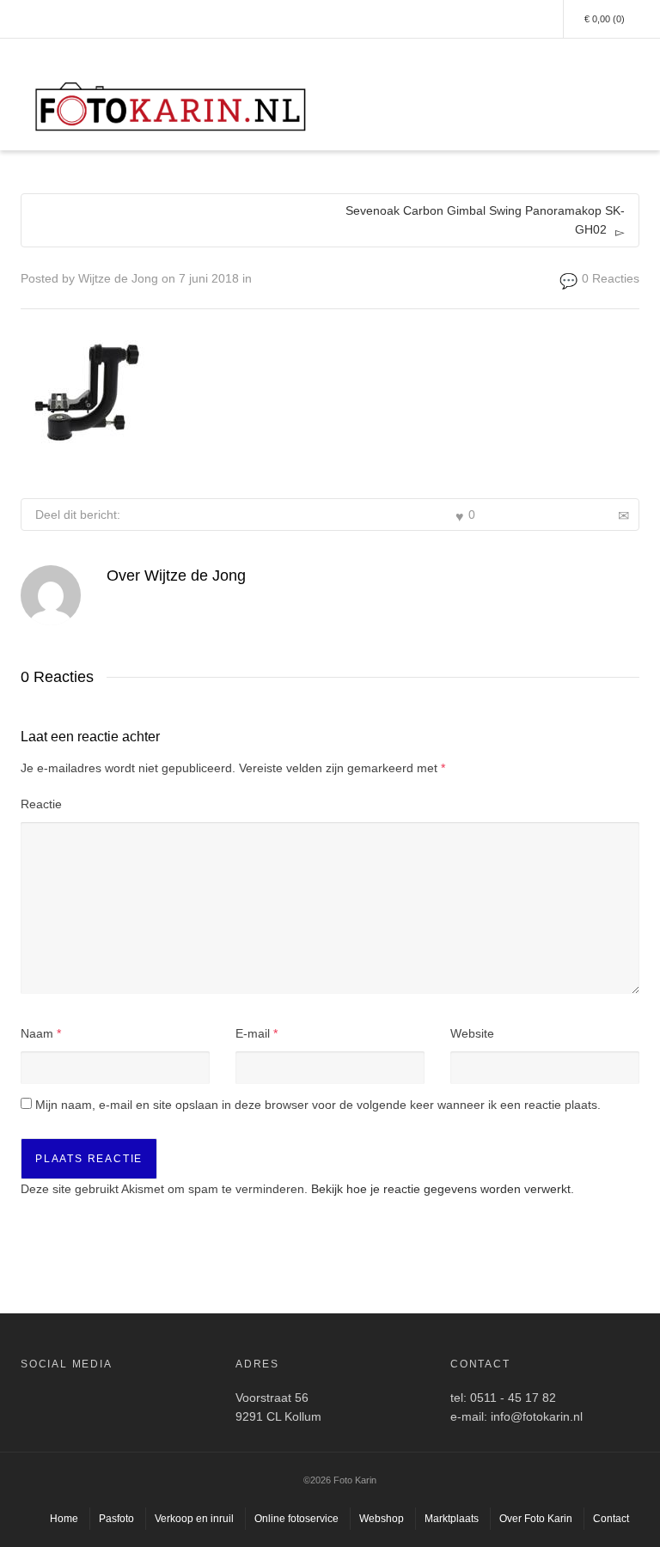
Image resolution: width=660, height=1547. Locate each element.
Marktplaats (452, 1519)
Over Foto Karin (535, 1519)
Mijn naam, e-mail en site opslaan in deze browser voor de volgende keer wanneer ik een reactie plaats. (318, 1105)
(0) (604, 19)
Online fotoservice (296, 1519)
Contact (611, 1519)
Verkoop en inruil (194, 1519)
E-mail (252, 1033)
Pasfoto (116, 1519)
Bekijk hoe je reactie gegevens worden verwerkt (441, 1189)
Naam (37, 1033)
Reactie (41, 804)
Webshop (381, 1519)
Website (472, 1033)
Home (64, 1519)
